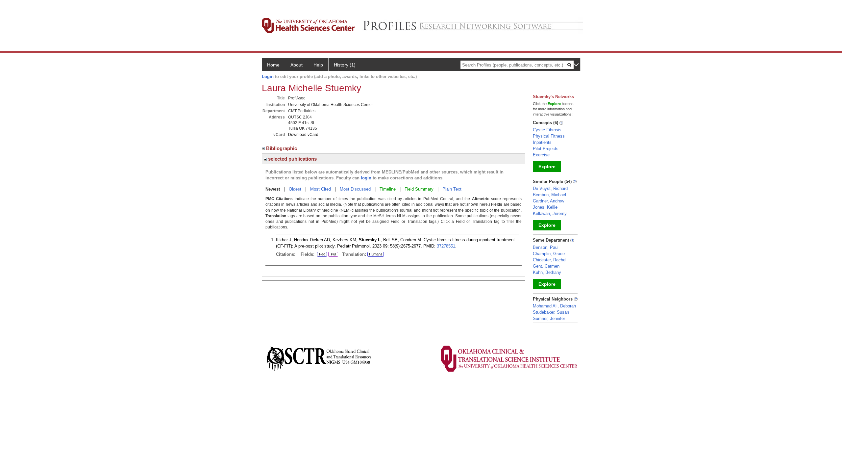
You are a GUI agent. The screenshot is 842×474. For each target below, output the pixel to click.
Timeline (388, 189)
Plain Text (451, 189)
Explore (547, 166)
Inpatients (542, 142)
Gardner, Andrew (548, 200)
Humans (376, 254)
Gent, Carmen (546, 266)
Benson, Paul (545, 247)
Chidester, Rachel (549, 259)
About (296, 64)
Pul (332, 254)
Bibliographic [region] (282, 148)
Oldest (295, 189)
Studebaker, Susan (551, 312)
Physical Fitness (549, 136)
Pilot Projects (545, 148)
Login (268, 76)
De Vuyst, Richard (550, 188)
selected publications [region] (292, 159)
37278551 (446, 246)
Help (318, 64)
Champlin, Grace (549, 253)
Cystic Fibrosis (547, 129)
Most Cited (320, 189)
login (366, 177)
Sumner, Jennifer (549, 318)
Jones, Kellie (545, 207)
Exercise (541, 154)
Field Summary (419, 189)
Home (273, 64)
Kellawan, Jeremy (550, 213)
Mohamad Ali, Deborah (554, 305)
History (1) (345, 64)
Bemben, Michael (549, 194)
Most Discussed (355, 189)
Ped (321, 254)
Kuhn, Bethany (547, 272)
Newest (272, 189)
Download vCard (303, 134)
